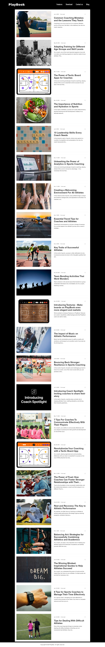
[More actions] (85, 14)
